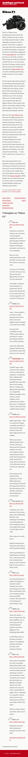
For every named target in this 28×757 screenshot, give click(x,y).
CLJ (13, 222)
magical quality (15, 176)
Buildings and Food (13, 2)
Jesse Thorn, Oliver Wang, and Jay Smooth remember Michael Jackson (7, 203)
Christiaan (16, 358)
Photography (17, 191)
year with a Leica (17, 115)
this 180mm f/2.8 (18, 69)
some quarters (11, 54)
